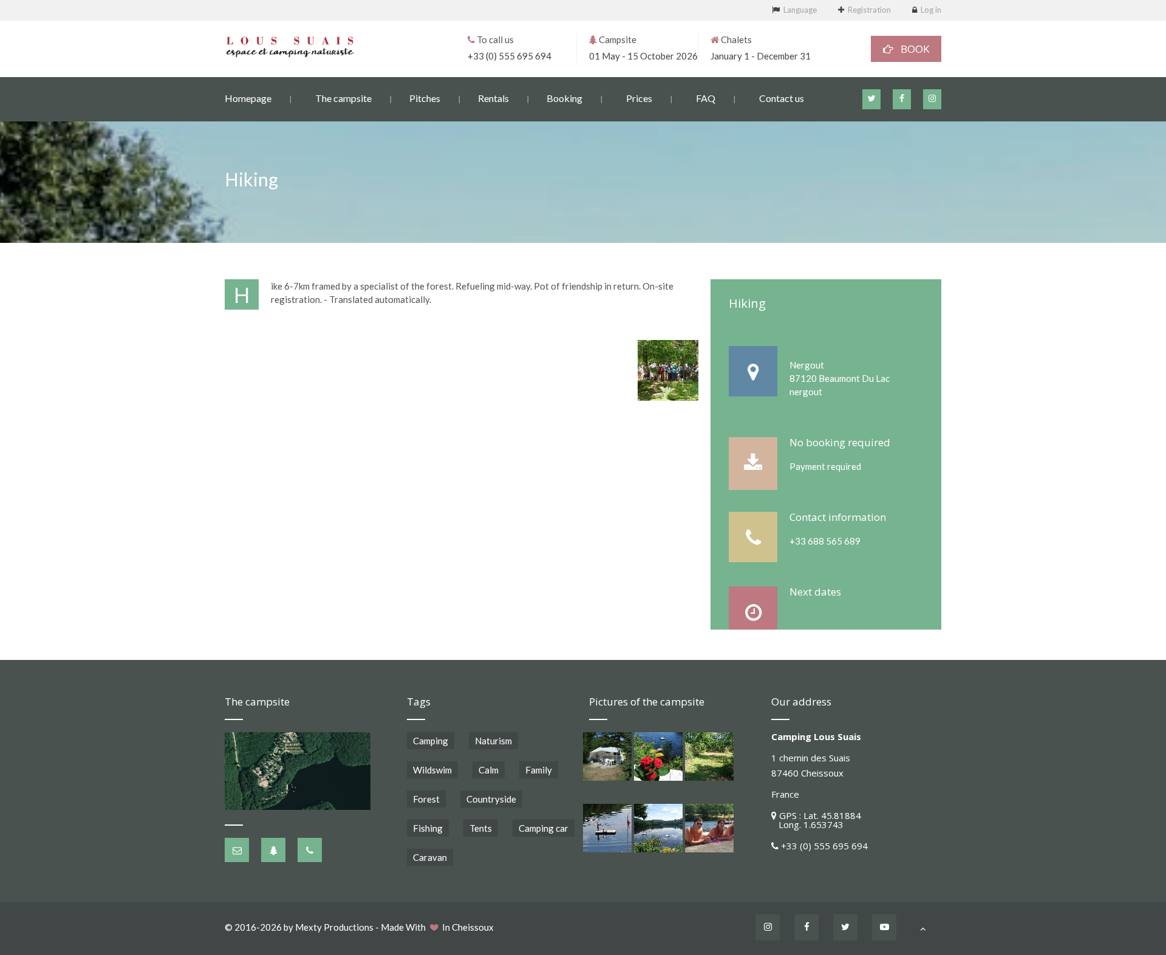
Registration (869, 10)
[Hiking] (668, 370)
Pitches (424, 98)
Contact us (781, 98)
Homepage (248, 98)
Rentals (493, 98)
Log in (931, 10)
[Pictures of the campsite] (607, 756)
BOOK (911, 49)
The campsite (343, 98)
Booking (564, 98)
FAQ (705, 98)
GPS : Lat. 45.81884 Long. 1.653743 (816, 820)
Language (800, 10)
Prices (639, 98)
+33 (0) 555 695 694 (509, 55)
